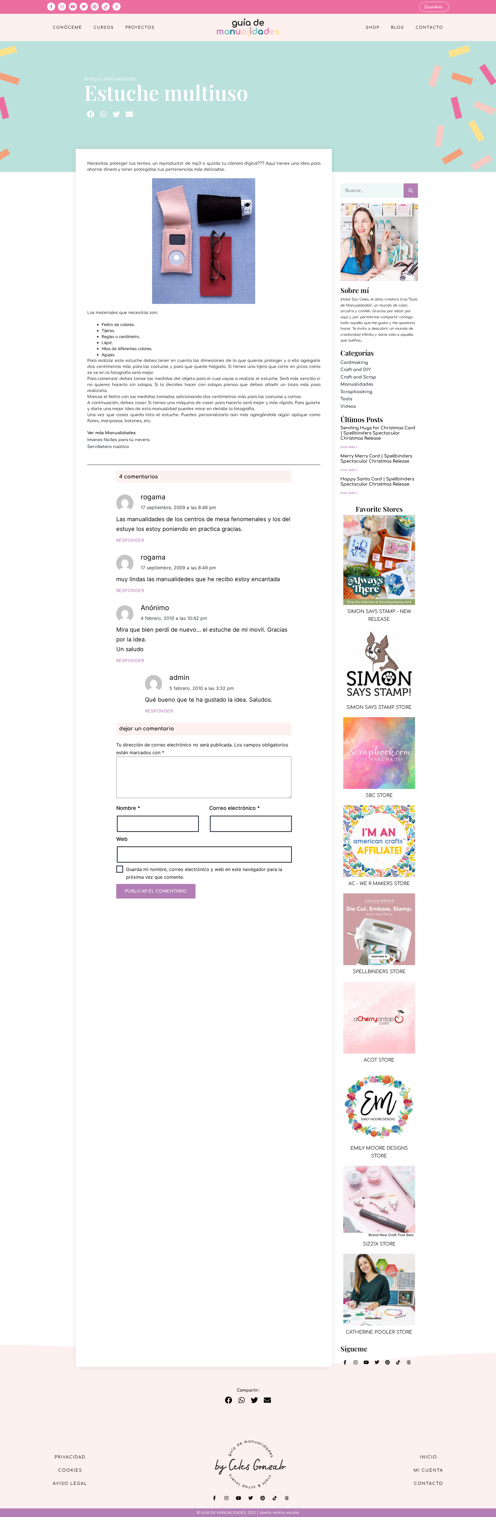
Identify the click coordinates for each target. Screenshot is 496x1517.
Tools (346, 399)
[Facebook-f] (51, 7)
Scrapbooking (356, 391)
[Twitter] (84, 7)
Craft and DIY (355, 369)
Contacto (429, 28)
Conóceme (67, 28)
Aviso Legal (70, 1483)
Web (121, 839)
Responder (130, 540)
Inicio (428, 1457)
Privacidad (70, 1457)
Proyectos (140, 28)
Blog (397, 28)
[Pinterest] (95, 7)
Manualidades (120, 79)
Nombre (128, 808)
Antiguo (93, 79)
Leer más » (349, 446)
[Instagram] (62, 7)
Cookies (70, 1470)
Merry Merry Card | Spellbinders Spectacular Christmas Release (376, 459)
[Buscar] (411, 190)
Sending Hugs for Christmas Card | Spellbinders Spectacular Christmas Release (377, 433)
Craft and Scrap (358, 377)
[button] (90, 114)
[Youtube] (73, 7)
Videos (348, 406)
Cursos (104, 28)
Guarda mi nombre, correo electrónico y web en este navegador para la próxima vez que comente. (204, 873)
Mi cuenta (428, 1470)
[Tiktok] (106, 7)
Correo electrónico (234, 808)
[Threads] (117, 7)
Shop (372, 28)
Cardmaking (354, 362)
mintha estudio (286, 1513)
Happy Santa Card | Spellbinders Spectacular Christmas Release (377, 482)
